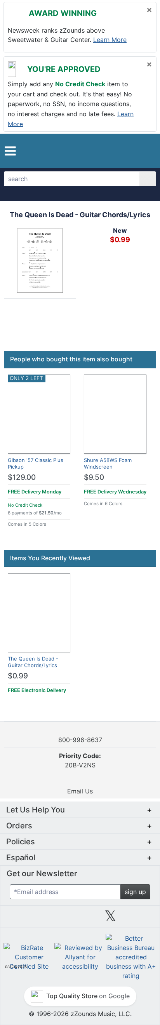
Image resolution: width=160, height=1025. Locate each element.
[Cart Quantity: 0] (113, 151)
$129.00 (22, 477)
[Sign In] (130, 151)
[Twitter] (110, 919)
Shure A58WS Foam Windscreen (108, 463)
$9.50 (94, 477)
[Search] (147, 178)
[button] (10, 151)
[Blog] (18, 919)
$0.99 (18, 676)
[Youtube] (141, 919)
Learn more (110, 40)
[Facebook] (49, 919)
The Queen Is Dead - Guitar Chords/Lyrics (33, 661)
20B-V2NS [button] (80, 760)
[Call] (144, 151)
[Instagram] (80, 919)
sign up (135, 892)
